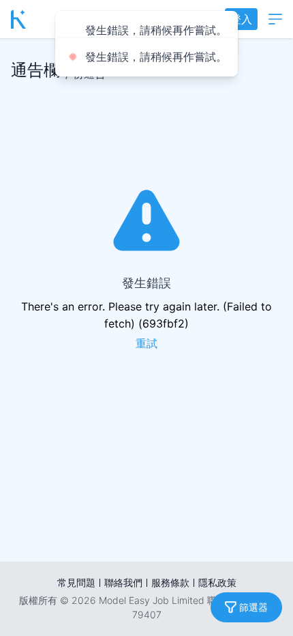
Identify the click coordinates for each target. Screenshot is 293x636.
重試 (146, 343)
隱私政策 (217, 582)
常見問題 (76, 582)
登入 (241, 19)
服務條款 (170, 582)
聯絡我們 (123, 582)
